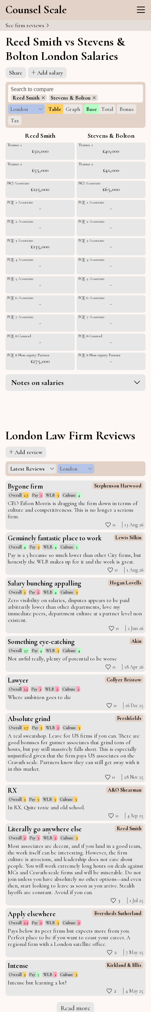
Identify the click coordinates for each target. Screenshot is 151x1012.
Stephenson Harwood (117, 486)
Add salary (50, 72)
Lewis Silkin (128, 537)
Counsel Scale (36, 10)
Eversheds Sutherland (117, 913)
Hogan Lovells (125, 583)
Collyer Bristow (124, 680)
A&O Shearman (124, 790)
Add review (29, 452)
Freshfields (129, 718)
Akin (136, 641)
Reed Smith (129, 828)
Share (15, 72)
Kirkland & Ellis (124, 965)
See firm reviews (25, 25)
